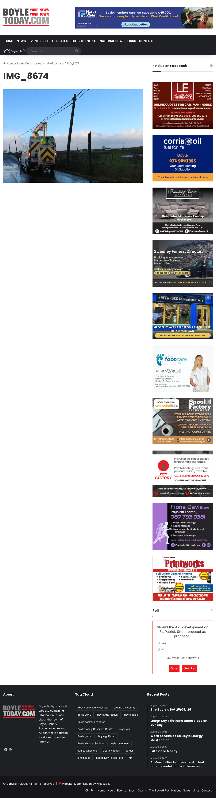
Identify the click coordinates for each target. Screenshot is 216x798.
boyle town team (119, 743)
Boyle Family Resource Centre (95, 729)
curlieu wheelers (87, 750)
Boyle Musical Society (90, 743)
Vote (174, 668)
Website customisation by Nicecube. (86, 783)
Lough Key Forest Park (109, 757)
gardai (129, 750)
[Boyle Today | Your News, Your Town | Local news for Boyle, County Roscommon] (26, 17)
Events (34, 41)
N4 (130, 757)
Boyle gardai (84, 736)
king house (83, 757)
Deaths (62, 41)
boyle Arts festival (107, 714)
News (21, 41)
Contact (146, 41)
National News (112, 41)
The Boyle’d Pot (84, 41)
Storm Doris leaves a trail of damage (40, 63)
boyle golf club (106, 736)
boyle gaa (125, 729)
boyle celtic (131, 714)
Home (9, 41)
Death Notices (111, 750)
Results (189, 668)
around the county (124, 707)
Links (131, 41)
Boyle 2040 (84, 714)
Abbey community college (92, 707)
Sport (48, 41)
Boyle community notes (91, 721)
